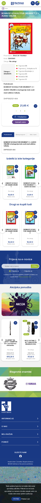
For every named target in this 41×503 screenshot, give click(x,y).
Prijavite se (15, 271)
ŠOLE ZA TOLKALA (19, 55)
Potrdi (16, 499)
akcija (26, 334)
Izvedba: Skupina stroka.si (25, 461)
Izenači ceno (20, 122)
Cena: (15, 105)
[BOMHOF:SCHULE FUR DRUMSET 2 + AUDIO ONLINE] (20, 38)
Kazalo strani (12, 461)
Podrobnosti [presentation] (8, 134)
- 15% (24, 321)
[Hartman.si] (6, 407)
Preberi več (25, 499)
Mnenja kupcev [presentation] (20, 134)
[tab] (8, 134)
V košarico (22, 117)
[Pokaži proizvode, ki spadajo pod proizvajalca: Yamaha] (10, 384)
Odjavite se (28, 271)
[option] (11, 181)
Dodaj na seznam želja (16, 166)
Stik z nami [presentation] (33, 134)
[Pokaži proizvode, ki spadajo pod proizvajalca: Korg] (30, 383)
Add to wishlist (35, 106)
